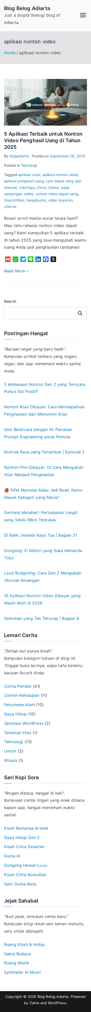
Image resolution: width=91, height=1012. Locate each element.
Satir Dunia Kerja (20, 883)
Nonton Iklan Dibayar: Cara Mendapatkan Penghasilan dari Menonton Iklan (44, 410)
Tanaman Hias (17, 732)
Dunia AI (12, 855)
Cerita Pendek (18, 686)
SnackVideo (14, 200)
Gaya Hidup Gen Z (22, 837)
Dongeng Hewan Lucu (25, 865)
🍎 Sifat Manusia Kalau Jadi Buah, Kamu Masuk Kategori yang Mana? (43, 493)
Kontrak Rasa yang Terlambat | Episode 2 (44, 451)
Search (10, 301)
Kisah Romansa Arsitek (26, 828)
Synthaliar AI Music (22, 972)
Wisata (10, 760)
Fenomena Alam (19, 704)
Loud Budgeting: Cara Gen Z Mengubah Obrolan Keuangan (42, 576)
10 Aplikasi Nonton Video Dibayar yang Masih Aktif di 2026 (42, 599)
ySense (10, 206)
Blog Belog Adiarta (27, 8)
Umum (10, 751)
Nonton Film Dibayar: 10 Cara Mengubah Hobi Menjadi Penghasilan (43, 471)
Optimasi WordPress (23, 723)
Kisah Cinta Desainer (24, 846)
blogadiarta (19, 156)
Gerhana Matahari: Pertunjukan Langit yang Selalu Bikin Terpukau (41, 516)
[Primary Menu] (83, 16)
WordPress (57, 1003)
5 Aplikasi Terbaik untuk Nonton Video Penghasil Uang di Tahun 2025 (43, 140)
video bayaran (60, 200)
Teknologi (29, 165)
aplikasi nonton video (60, 174)
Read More (14, 270)
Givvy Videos (48, 187)
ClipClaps (27, 187)
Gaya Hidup (15, 713)
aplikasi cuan (29, 174)
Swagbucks (36, 200)
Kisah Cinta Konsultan (25, 874)
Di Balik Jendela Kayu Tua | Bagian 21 (40, 535)
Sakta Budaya (17, 953)
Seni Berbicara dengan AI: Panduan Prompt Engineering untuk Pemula (38, 433)
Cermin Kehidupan (21, 695)
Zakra (34, 1003)
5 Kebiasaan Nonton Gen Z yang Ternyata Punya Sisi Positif (44, 388)
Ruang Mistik (16, 962)
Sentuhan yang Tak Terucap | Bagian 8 (41, 618)
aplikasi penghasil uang (24, 181)
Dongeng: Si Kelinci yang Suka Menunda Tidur (43, 554)
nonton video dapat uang (57, 194)
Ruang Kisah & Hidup (24, 944)
